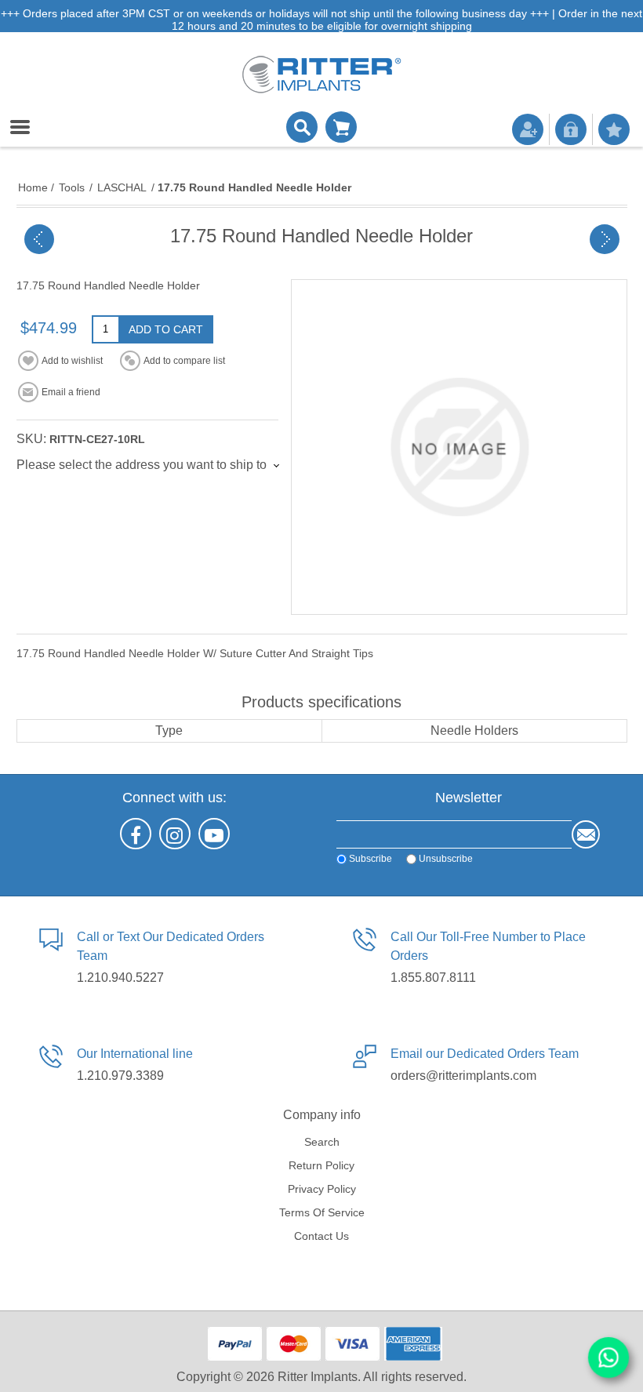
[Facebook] (135, 833)
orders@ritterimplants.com (463, 1075)
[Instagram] (175, 833)
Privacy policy (322, 1189)
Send (586, 834)
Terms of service (322, 1212)
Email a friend (71, 392)
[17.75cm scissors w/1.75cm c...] (604, 239)
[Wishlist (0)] (614, 129)
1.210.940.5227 (120, 977)
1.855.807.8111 (433, 977)
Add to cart (166, 329)
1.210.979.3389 (120, 1075)
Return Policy (321, 1165)
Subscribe (370, 858)
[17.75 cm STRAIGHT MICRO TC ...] (39, 239)
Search (322, 1142)
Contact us (321, 1236)
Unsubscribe (446, 858)
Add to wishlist (72, 360)
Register (527, 129)
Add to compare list (184, 360)
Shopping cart (341, 127)
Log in (571, 129)
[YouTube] (214, 833)
